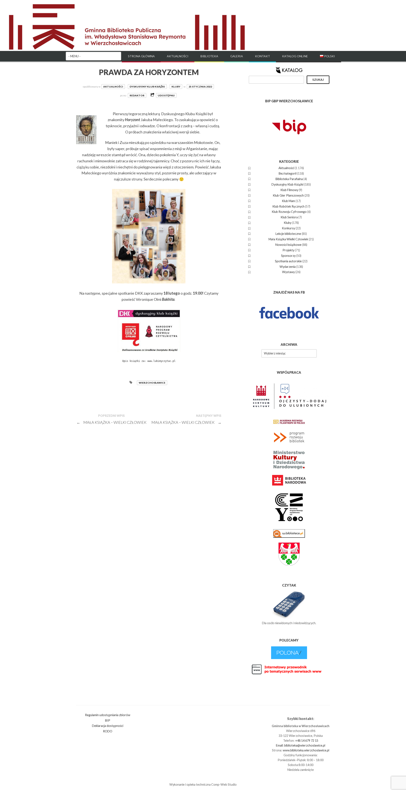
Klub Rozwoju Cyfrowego (289, 211)
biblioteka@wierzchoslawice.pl (304, 745)
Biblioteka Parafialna (289, 179)
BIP (107, 720)
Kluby (175, 86)
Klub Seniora (289, 217)
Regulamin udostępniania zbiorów (107, 715)
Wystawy (288, 272)
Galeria (236, 56)
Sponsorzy (288, 255)
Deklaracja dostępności (107, 726)
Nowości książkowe (288, 244)
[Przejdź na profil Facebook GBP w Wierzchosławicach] (289, 327)
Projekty (288, 250)
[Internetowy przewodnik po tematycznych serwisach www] (289, 673)
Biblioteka (209, 56)
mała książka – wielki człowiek (186, 422)
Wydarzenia (288, 266)
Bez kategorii (287, 173)
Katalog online (295, 56)
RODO (107, 731)
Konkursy (288, 228)
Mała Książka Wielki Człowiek (288, 239)
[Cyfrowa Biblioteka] (289, 658)
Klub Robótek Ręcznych (288, 206)
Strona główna (141, 56)
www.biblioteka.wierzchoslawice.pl (306, 750)
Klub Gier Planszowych (288, 195)
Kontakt (262, 56)
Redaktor (137, 95)
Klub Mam (288, 201)
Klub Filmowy (289, 190)
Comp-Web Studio (224, 784)
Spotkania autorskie (288, 261)
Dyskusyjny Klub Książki (147, 86)
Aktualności (177, 56)
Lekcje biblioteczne (288, 233)
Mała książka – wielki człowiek (112, 422)
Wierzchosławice (152, 382)
